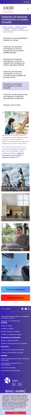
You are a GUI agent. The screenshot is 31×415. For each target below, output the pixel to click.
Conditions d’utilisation (8, 407)
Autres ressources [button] (15, 297)
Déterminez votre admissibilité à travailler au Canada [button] (15, 39)
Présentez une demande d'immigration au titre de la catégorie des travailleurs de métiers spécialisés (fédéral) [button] (14, 62)
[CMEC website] (15, 383)
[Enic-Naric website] (15, 392)
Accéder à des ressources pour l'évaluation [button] (14, 343)
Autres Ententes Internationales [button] (10, 370)
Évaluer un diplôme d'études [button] (9, 340)
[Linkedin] (29, 309)
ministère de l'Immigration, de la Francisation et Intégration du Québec (13, 155)
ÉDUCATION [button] (5, 347)
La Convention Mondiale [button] (8, 367)
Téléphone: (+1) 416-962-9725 (10, 321)
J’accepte (15, 412)
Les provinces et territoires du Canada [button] (12, 349)
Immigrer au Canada (17, 28)
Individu (10, 27)
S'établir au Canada (21, 27)
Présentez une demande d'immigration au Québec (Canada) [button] (12, 86)
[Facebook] (22, 309)
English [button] (27, 2)
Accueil (4, 27)
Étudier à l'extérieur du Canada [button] (10, 331)
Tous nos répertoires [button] (15, 289)
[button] (8, 9)
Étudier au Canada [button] (6, 326)
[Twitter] (26, 309)
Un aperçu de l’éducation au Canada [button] (12, 352)
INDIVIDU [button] (4, 323)
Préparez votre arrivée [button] (11, 105)
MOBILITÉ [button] (4, 356)
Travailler (7, 28)
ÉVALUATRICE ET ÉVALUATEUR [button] (10, 337)
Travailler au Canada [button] (7, 328)
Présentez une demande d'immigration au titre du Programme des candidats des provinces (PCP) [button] (14, 74)
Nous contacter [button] (5, 309)
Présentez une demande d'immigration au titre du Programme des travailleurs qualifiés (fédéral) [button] (13, 50)
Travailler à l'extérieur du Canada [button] (11, 334)
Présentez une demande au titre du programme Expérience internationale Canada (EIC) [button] (15, 96)
